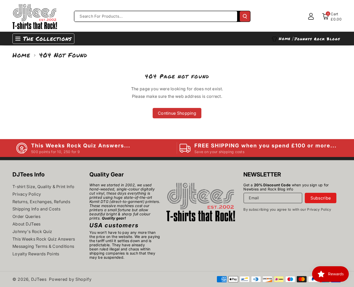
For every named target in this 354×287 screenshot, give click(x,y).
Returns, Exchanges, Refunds (41, 201)
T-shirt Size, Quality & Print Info (43, 186)
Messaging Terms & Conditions (43, 246)
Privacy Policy (26, 194)
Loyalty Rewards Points (35, 253)
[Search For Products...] (245, 16)
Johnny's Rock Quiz (32, 231)
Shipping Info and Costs (36, 208)
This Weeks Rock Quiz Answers (43, 239)
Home (21, 54)
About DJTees (26, 224)
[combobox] (155, 16)
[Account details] (311, 16)
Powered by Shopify (70, 279)
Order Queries (26, 216)
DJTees (39, 279)
